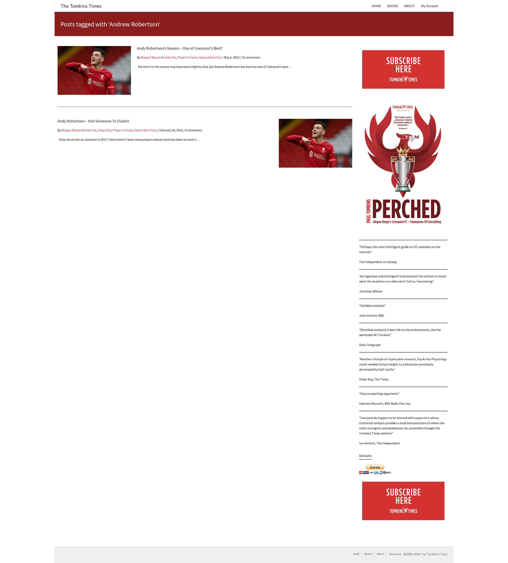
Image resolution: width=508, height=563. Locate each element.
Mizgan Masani (151, 57)
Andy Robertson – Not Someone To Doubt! (93, 120)
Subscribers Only (210, 57)
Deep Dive (104, 130)
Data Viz (170, 57)
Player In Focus (187, 57)
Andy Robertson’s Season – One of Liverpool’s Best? (180, 48)
